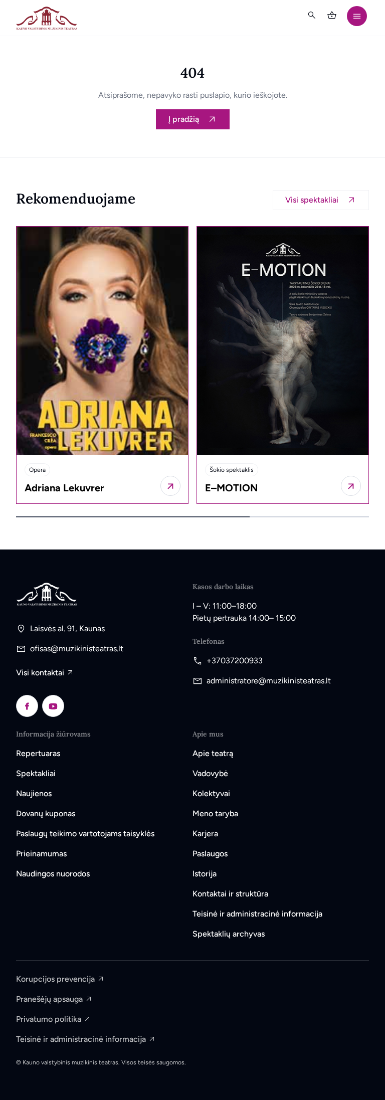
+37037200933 (235, 660)
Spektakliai (36, 773)
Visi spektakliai (311, 200)
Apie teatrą (212, 753)
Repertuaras (38, 753)
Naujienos (34, 793)
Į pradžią (183, 119)
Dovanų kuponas (45, 813)
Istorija (204, 873)
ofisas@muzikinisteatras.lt (76, 648)
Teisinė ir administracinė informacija (257, 914)
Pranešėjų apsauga (49, 999)
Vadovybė (210, 773)
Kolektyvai (211, 793)
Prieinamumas (41, 853)
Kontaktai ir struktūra (230, 893)
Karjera (205, 833)
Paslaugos (210, 853)
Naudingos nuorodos (53, 873)
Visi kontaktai (40, 672)
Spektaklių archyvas (228, 934)
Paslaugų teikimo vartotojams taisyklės (85, 833)
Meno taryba (215, 813)
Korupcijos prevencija (55, 979)
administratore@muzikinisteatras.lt (269, 680)
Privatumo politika (48, 1019)
